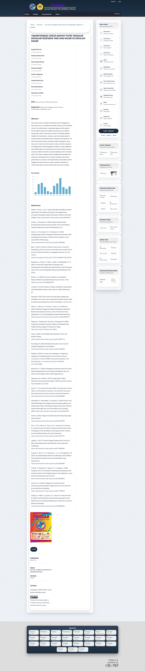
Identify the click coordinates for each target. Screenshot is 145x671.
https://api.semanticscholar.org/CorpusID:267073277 (48, 436)
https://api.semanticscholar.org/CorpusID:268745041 (52, 411)
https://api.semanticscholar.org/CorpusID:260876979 (53, 317)
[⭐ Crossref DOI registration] (113, 209)
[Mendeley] (103, 247)
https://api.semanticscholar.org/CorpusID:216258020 (48, 349)
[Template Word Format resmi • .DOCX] (103, 153)
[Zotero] (113, 247)
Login (119, 1)
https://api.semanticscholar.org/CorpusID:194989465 (48, 448)
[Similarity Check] (113, 228)
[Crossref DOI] (103, 253)
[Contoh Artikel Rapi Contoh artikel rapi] (113, 153)
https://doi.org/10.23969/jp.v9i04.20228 (46, 102)
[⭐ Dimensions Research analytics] (113, 203)
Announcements (47, 14)
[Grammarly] (103, 259)
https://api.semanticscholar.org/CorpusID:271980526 (48, 491)
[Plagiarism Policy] (103, 173)
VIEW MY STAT (102, 281)
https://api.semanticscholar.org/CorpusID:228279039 (48, 421)
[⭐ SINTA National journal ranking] (103, 203)
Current (27, 14)
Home (32, 25)
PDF (34, 549)
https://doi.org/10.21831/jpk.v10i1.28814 (44, 329)
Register (113, 1)
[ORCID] (113, 253)
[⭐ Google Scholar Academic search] (103, 196)
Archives (35, 14)
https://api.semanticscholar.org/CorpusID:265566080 (48, 463)
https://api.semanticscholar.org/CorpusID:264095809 (48, 396)
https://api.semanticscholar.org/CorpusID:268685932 (48, 478)
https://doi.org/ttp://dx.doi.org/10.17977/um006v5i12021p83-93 (51, 257)
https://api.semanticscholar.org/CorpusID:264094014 (53, 217)
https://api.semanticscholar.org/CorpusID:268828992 (48, 506)
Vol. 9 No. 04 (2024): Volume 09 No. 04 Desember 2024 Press (64, 25)
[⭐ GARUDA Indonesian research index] (113, 196)
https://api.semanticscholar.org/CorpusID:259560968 (48, 242)
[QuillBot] (113, 259)
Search (118, 13)
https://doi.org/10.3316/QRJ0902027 (42, 282)
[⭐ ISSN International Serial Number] (103, 209)
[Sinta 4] (113, 173)
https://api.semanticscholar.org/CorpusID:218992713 (48, 339)
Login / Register (108, 131)
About (57, 14)
